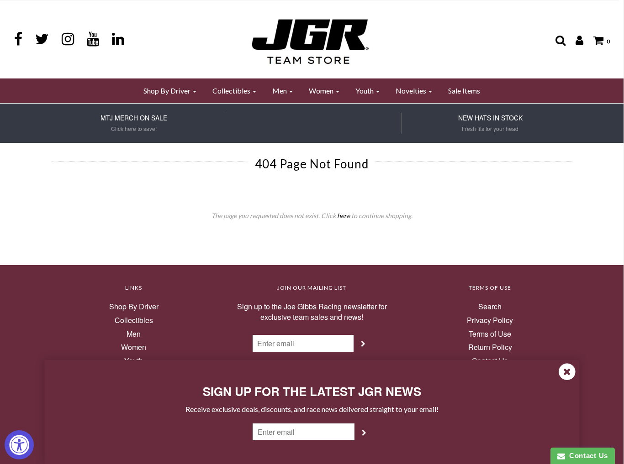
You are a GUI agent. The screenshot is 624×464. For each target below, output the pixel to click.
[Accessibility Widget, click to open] (19, 444)
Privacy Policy (490, 320)
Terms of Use (490, 334)
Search (490, 307)
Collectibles (134, 320)
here (343, 215)
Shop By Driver (134, 307)
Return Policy (490, 347)
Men (134, 334)
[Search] (556, 40)
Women (133, 347)
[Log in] (574, 40)
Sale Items (464, 90)
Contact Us (586, 455)
